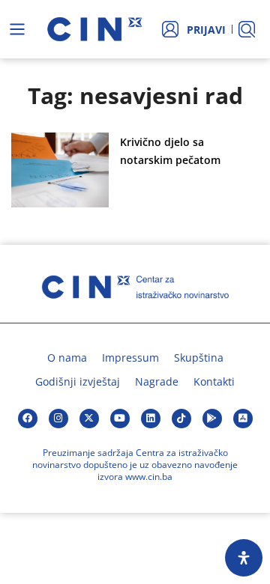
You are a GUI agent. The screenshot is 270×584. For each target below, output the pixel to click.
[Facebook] (28, 418)
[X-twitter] (89, 418)
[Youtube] (120, 418)
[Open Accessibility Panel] (243, 558)
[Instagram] (58, 418)
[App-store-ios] (243, 418)
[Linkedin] (150, 418)
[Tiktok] (181, 418)
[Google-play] (212, 418)
